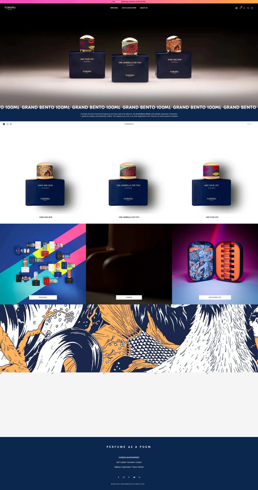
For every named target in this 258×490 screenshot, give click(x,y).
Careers (138, 462)
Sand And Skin (45, 217)
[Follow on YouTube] (134, 477)
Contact (123, 462)
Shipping (117, 467)
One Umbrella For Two (129, 217)
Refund (141, 467)
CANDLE (129, 297)
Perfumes (114, 8)
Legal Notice (126, 467)
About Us (144, 8)
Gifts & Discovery (129, 8)
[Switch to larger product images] (4, 124)
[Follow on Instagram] (124, 477)
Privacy (134, 467)
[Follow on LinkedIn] (139, 477)
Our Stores (131, 462)
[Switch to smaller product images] (7, 124)
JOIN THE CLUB (243, 485)
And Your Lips (212, 217)
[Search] (248, 8)
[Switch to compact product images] (11, 124)
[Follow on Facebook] (119, 477)
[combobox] (234, 481)
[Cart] (252, 8)
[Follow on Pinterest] (129, 477)
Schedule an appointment (129, 457)
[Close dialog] (255, 466)
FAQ (118, 462)
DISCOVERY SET (215, 297)
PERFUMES (43, 297)
